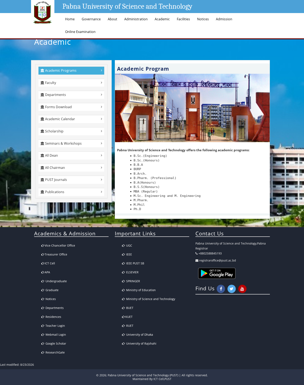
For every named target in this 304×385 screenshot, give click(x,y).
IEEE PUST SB (134, 263)
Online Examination (80, 31)
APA (47, 272)
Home (70, 19)
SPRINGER (132, 281)
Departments (54, 308)
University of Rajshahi (140, 343)
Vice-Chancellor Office (60, 245)
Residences (53, 317)
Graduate (52, 290)
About (112, 19)
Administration (136, 19)
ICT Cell (50, 263)
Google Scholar (55, 343)
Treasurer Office (56, 254)
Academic (162, 19)
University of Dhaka (139, 335)
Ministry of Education (140, 290)
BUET (129, 308)
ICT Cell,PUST (162, 379)
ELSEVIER (132, 272)
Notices (203, 19)
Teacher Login (55, 326)
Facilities (183, 19)
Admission (224, 19)
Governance (91, 19)
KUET (129, 317)
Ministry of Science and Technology (150, 299)
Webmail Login (55, 335)
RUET (129, 326)
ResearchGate (55, 352)
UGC (128, 245)
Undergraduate (56, 281)
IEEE (128, 254)
